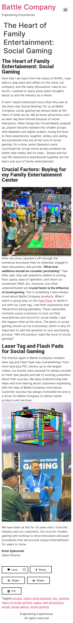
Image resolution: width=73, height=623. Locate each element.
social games (20, 607)
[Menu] (65, 10)
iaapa (37, 602)
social (6, 607)
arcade (17, 598)
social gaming (39, 607)
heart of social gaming (17, 602)
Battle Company (29, 7)
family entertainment (37, 598)
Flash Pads (45, 300)
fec (55, 598)
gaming (64, 598)
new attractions (53, 602)
